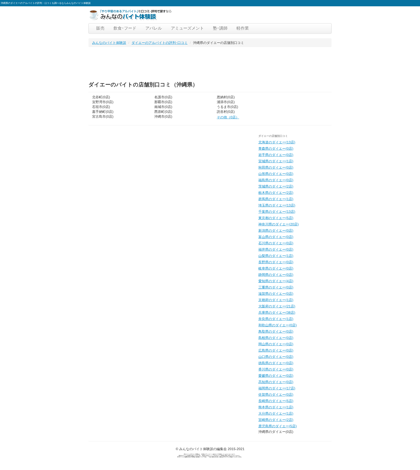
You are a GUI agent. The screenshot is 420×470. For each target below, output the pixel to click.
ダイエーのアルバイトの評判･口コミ (159, 43)
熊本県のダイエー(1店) (275, 407)
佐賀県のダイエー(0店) (275, 394)
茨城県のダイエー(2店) (275, 186)
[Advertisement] (176, 63)
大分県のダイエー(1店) (275, 413)
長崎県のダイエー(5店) (275, 401)
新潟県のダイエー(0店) (275, 230)
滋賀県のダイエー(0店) (275, 294)
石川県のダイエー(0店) (275, 243)
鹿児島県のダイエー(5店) (277, 426)
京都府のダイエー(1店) (275, 300)
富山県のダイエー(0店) (275, 237)
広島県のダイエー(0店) (275, 350)
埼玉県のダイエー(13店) (276, 205)
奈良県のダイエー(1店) (275, 319)
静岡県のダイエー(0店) (275, 275)
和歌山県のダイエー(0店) (277, 325)
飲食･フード (125, 28)
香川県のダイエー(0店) (275, 369)
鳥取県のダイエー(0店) (275, 331)
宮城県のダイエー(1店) (275, 161)
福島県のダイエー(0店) (275, 180)
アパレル (153, 28)
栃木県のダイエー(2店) (275, 193)
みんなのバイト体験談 (109, 43)
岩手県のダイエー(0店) (275, 155)
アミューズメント (187, 28)
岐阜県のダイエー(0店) (275, 268)
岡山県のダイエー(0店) (275, 344)
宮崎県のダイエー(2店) (275, 420)
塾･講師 (220, 28)
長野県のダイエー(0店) (275, 262)
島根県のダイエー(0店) (275, 338)
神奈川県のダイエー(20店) (278, 224)
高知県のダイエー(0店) (275, 382)
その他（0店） (228, 117)
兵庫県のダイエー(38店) (276, 312)
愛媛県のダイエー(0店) (275, 376)
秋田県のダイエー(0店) (275, 167)
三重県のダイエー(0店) (275, 287)
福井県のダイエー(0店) (275, 249)
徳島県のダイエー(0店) (275, 363)
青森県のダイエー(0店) (275, 148)
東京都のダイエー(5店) (275, 218)
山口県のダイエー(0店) (275, 357)
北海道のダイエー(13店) (276, 142)
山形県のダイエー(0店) (275, 174)
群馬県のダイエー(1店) (275, 199)
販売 (100, 28)
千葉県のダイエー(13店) (276, 212)
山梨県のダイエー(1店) (275, 256)
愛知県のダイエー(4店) (275, 281)
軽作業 (242, 28)
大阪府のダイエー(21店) (276, 306)
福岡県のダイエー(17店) (276, 388)
